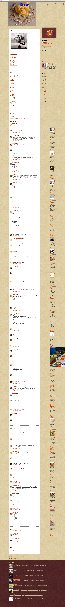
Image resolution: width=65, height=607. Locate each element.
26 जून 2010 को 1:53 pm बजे (16, 335)
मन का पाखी (51, 491)
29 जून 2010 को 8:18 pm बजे (16, 448)
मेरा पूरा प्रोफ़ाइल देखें (44, 70)
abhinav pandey (14, 485)
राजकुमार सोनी (14, 135)
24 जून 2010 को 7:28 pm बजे (16, 159)
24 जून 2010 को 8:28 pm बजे (16, 214)
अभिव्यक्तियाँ (44, 45)
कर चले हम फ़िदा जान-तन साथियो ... (47, 46)
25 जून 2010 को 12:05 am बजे (16, 258)
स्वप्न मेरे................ (52, 140)
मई (44, 101)
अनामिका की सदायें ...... (51, 63)
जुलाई (45, 95)
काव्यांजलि (51, 248)
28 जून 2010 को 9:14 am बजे (16, 390)
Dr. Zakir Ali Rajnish (15, 538)
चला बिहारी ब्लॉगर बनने (15, 174)
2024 (44, 76)
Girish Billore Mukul (15, 373)
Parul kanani (14, 533)
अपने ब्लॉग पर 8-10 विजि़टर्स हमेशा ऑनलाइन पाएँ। (18, 541)
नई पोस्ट (10, 556)
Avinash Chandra (15, 217)
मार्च (44, 104)
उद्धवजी (51, 539)
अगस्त (45, 94)
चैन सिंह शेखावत (14, 266)
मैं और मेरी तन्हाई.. (15, 574)
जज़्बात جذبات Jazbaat (52, 203)
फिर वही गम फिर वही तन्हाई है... (17, 579)
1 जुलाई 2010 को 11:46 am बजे (16, 482)
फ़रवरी (45, 105)
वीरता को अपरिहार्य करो (16, 589)
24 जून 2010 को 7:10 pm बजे (16, 140)
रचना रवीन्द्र (51, 461)
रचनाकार (51, 272)
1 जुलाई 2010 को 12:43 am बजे (16, 477)
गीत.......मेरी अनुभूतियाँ (51, 236)
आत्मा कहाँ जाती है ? (15, 564)
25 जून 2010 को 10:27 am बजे (16, 263)
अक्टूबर (45, 91)
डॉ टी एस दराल (14, 393)
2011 (44, 86)
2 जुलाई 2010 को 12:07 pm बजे (16, 509)
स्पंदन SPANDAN (52, 320)
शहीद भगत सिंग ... (15, 584)
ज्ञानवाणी (51, 150)
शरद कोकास (14, 413)
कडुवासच (13, 123)
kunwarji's (14, 210)
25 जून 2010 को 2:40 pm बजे (16, 303)
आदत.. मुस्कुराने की (52, 256)
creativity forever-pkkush (52, 476)
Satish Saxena (14, 456)
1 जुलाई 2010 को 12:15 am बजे (16, 464)
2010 (44, 87)
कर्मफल (45, 98)
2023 (44, 77)
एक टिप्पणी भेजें (13, 552)
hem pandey (14, 512)
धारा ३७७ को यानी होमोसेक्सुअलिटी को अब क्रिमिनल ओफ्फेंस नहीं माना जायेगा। (52, 386)
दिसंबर (45, 88)
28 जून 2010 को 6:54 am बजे (16, 383)
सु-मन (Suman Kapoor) (15, 473)
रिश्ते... (51, 375)
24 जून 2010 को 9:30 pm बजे (16, 235)
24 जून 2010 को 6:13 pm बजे (16, 126)
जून (44, 97)
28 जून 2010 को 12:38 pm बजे (16, 410)
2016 (44, 79)
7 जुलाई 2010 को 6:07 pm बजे (16, 550)
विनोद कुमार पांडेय (14, 493)
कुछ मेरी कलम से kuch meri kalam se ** (52, 179)
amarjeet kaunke (52, 431)
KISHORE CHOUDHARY (52, 417)
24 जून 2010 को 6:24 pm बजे (16, 132)
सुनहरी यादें (13, 489)
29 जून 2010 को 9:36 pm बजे (16, 453)
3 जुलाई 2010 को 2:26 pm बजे (16, 535)
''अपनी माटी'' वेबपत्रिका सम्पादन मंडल (17, 238)
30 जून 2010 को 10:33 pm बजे (16, 459)
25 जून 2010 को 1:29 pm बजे (16, 291)
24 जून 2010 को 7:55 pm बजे (16, 179)
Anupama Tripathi (15, 306)
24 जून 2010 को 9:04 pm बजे (16, 230)
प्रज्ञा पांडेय (14, 386)
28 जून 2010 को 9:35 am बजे (16, 396)
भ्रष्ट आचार (51, 484)
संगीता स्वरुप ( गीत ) (15, 148)
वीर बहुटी (51, 396)
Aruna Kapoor (14, 451)
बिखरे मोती (51, 483)
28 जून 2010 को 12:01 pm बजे (16, 405)
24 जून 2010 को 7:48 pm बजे (16, 171)
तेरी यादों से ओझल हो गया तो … (52, 142)
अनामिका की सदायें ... (21, 5)
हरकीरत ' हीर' (52, 225)
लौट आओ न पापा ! (15, 569)
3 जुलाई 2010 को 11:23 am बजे (16, 530)
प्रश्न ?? (54, 250)
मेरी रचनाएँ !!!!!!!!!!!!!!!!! (51, 448)
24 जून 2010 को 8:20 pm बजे (16, 207)
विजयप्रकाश (14, 349)
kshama (13, 182)
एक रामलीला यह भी (54, 464)
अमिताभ (51, 288)
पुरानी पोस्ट (38, 556)
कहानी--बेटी (54, 334)
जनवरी (45, 107)
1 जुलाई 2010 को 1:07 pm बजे (16, 490)
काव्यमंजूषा (51, 521)
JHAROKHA (52, 331)
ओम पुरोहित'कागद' (14, 313)
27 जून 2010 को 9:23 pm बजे (16, 370)
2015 (44, 80)
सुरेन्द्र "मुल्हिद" (14, 271)
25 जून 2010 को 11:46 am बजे (16, 285)
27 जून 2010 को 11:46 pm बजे (16, 377)
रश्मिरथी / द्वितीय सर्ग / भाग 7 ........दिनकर (47, 43)
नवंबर (44, 90)
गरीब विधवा (14, 597)
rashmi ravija (14, 338)
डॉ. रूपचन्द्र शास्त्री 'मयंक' (16, 162)
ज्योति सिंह (13, 294)
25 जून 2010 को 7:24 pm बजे (16, 310)
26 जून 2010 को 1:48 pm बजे (16, 330)
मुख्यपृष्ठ (24, 556)
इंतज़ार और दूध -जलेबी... (51, 322)
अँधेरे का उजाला (54, 129)
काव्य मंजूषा (51, 374)
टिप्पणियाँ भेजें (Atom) (14, 558)
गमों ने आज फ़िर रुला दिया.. (12, 594)
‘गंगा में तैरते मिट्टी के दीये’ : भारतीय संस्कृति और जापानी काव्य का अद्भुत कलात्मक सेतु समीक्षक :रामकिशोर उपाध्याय (52, 216)
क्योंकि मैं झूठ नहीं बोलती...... (52, 506)
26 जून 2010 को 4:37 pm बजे (16, 346)
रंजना (13, 327)
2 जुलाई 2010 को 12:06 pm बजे (16, 504)
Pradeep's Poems (51, 346)
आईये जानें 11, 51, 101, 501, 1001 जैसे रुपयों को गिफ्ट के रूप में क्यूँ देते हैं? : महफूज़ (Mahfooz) (52, 451)
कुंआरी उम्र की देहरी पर (52, 226)
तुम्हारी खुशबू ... (45, 99)
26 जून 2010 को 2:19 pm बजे (16, 341)
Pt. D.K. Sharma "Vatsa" (16, 250)
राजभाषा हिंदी (44, 42)
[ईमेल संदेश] (24, 118)
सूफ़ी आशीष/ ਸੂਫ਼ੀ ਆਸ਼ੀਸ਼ (15, 354)
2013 (44, 83)
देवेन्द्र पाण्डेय (14, 380)
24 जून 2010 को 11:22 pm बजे (16, 247)
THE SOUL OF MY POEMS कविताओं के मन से (52, 406)
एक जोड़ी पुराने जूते (54, 420)
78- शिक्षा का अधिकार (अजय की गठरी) (52, 311)
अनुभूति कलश (52, 213)
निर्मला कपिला (14, 363)
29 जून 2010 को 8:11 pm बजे (16, 441)
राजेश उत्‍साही (14, 437)
